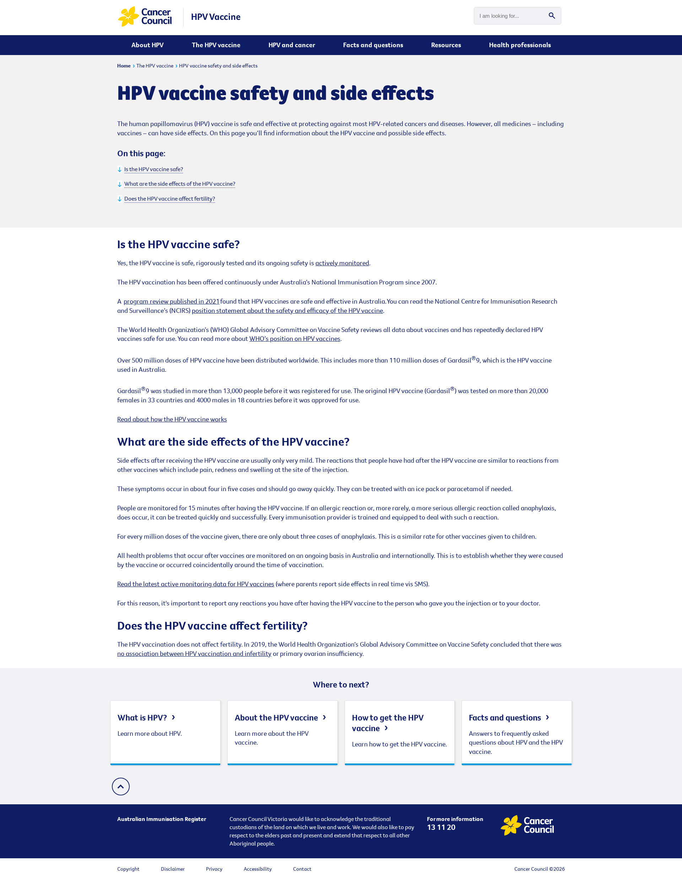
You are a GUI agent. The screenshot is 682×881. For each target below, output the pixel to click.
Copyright (128, 868)
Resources (446, 44)
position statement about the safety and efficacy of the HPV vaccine (287, 310)
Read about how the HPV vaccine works (172, 419)
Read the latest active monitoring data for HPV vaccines (195, 584)
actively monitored (342, 263)
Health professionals (520, 44)
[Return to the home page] (179, 25)
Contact (302, 868)
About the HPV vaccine (276, 717)
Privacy (214, 868)
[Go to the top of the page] (120, 787)
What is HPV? (142, 717)
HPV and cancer (292, 44)
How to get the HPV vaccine (388, 722)
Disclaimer (173, 868)
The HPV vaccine (216, 44)
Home (124, 65)
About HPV (147, 44)
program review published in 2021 (172, 301)
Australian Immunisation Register (161, 819)
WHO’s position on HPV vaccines (294, 338)
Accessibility (258, 868)
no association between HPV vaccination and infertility (194, 653)
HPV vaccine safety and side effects (218, 65)
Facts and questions (373, 44)
